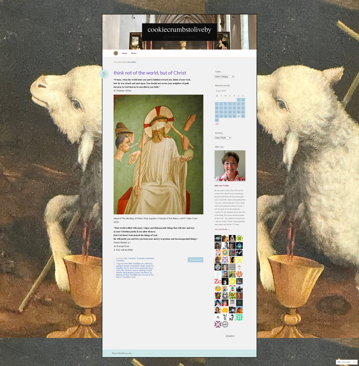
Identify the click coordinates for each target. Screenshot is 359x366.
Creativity (132, 258)
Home (124, 53)
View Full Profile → (222, 229)
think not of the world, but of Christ (150, 73)
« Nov (217, 124)
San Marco (145, 272)
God (132, 268)
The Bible (133, 275)
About (134, 53)
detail (148, 266)
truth (133, 277)
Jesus (118, 270)
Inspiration (149, 258)
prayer (137, 272)
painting (142, 270)
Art (125, 258)
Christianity (134, 266)
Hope (151, 268)
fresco (126, 268)
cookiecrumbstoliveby (179, 29)
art (142, 263)
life (122, 270)
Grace (136, 268)
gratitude (144, 268)
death (142, 266)
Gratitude (141, 258)
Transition (120, 260)
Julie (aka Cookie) (222, 185)
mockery (128, 270)
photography (128, 272)
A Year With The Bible (131, 263)
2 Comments (195, 260)
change (126, 266)
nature (135, 270)
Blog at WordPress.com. (122, 353)
